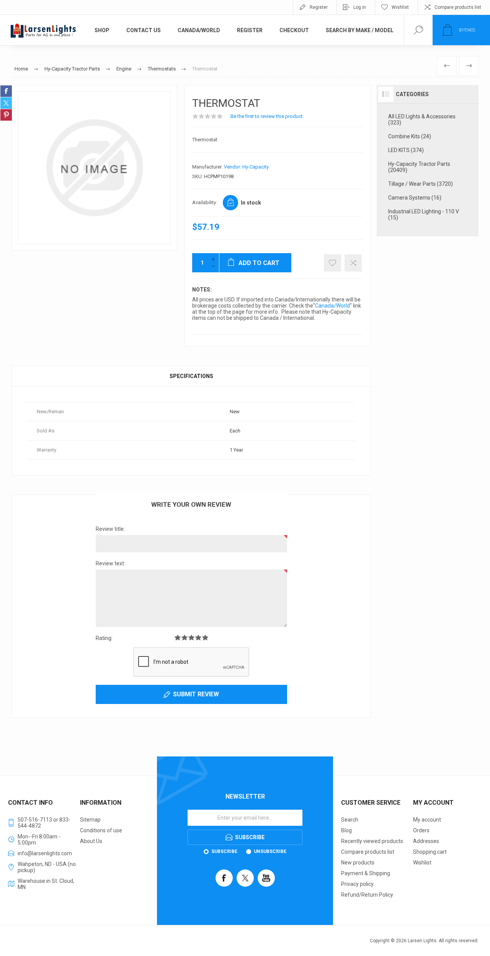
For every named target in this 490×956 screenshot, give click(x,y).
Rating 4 (198, 637)
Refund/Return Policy (367, 895)
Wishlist (422, 862)
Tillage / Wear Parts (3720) (420, 184)
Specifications (191, 376)
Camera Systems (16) (414, 198)
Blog (346, 830)
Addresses (426, 841)
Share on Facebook (6, 91)
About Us (91, 841)
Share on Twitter (6, 103)
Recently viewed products (372, 841)
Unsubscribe (270, 851)
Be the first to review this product (266, 116)
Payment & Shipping (365, 873)
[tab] (191, 376)
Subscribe (224, 851)
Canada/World (332, 306)
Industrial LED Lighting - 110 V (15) (423, 214)
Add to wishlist (332, 263)
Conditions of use (101, 830)
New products (357, 862)
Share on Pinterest (6, 115)
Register (319, 7)
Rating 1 (177, 637)
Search (349, 820)
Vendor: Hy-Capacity (246, 167)
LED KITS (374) (406, 150)
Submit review (196, 694)
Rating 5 (205, 637)
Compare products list (457, 7)
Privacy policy (357, 884)
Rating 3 (191, 637)
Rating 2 (184, 637)
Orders (421, 830)
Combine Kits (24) (409, 136)
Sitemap (90, 820)
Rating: (104, 638)
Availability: (204, 202)
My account (427, 820)
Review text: (110, 563)
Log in (359, 7)
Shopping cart (430, 852)
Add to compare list (353, 263)
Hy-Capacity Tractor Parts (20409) (419, 167)
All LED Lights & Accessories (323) (422, 119)
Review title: (110, 529)
